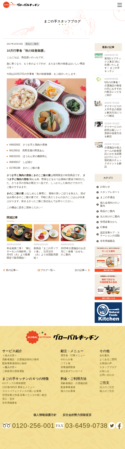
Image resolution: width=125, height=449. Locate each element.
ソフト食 (65, 363)
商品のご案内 (32, 44)
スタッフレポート (110, 192)
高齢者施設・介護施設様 (74, 383)
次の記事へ (81, 270)
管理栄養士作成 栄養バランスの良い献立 (24, 395)
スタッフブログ (108, 367)
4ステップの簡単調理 (14, 383)
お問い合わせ (107, 375)
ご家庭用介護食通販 (13, 371)
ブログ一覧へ (48, 270)
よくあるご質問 (108, 359)
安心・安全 (8, 398)
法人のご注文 (107, 387)
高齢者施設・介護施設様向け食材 (20, 359)
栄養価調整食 (68, 367)
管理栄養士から (108, 222)
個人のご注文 (107, 391)
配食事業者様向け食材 (14, 363)
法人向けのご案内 (110, 216)
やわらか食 (67, 359)
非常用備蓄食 (9, 402)
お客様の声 (106, 363)
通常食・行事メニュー (73, 355)
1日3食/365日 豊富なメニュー (18, 387)
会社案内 (104, 355)
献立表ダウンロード (72, 371)
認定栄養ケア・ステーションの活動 (110, 234)
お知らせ (105, 186)
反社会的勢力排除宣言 (77, 414)
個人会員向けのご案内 (110, 204)
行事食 (103, 227)
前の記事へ (12, 270)
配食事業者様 (68, 387)
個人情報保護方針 (45, 414)
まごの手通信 (107, 197)
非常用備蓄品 (107, 241)
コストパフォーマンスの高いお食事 (21, 391)
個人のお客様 (68, 391)
